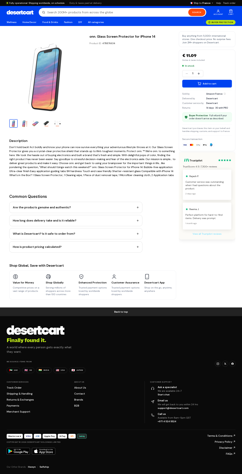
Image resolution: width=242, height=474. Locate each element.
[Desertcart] (20, 12)
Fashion (68, 22)
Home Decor (29, 22)
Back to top (121, 311)
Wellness (12, 22)
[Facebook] (233, 364)
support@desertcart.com (173, 408)
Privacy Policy (225, 442)
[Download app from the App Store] (43, 451)
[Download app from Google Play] (18, 451)
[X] (225, 364)
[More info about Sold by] (224, 93)
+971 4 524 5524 (167, 421)
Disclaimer (227, 448)
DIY (80, 22)
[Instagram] (218, 364)
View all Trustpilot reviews (207, 233)
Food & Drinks (50, 22)
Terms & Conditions (221, 436)
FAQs (231, 454)
